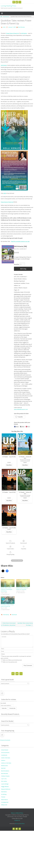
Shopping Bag (10, 554)
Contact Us (17, 819)
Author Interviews (5, 757)
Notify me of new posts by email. (10, 661)
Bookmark (14, 614)
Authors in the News (6, 762)
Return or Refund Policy (17, 812)
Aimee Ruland (4, 749)
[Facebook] (13, 2)
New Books (4, 791)
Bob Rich (3, 767)
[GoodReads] (20, 2)
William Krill (4, 804)
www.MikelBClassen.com (21, 409)
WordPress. (22, 823)
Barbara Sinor (4, 765)
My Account (23, 543)
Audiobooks (4, 754)
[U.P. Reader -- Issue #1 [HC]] (9, 443)
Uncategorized (4, 801)
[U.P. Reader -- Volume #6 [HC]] (25, 479)
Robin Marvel (4, 799)
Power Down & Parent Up (7, 201)
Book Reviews (6, 16)
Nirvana (16, 823)
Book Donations (5, 770)
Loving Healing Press (8, 6)
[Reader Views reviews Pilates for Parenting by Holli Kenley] (8, 583)
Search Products (10, 543)
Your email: (3, 702)
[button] (19, 416)
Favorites (23, 548)
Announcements (5, 752)
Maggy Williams (5, 786)
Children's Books (5, 775)
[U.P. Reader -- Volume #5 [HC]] (25, 443)
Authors (3, 759)
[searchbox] (14, 682)
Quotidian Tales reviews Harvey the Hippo (25, 623)
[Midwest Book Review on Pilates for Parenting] (23, 583)
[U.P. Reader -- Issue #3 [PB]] (9, 515)
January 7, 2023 (12, 27)
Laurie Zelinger (5, 783)
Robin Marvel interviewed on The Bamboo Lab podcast (8, 623)
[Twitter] (17, 2)
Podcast (3, 796)
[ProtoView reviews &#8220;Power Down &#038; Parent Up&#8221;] (8, 600)
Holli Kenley (24, 33)
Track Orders (10, 548)
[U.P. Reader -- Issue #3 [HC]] (9, 479)
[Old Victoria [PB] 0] (8, 254)
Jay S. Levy (4, 778)
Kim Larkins (4, 780)
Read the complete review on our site (20, 241)
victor (4, 27)
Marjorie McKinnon (5, 788)
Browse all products (5, 739)
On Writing (3, 793)
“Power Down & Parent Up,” (12, 33)
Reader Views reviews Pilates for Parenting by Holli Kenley (6, 589)
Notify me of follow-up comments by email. (12, 659)
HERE (4, 193)
